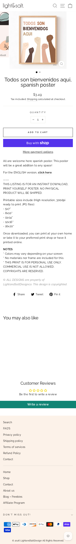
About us (8, 490)
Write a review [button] (38, 404)
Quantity (38, 112)
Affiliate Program (14, 502)
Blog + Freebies (13, 496)
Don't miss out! (17, 514)
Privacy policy (12, 434)
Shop (6, 478)
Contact (8, 459)
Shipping (32, 99)
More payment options (38, 151)
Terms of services (14, 447)
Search (7, 422)
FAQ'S (7, 428)
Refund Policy (12, 453)
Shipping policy (13, 440)
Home (7, 472)
